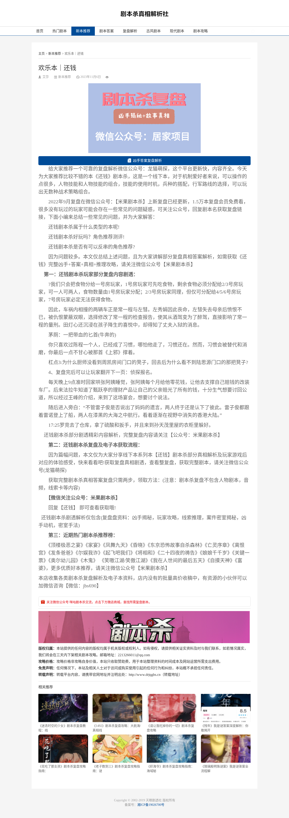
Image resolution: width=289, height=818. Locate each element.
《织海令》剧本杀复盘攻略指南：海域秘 (170, 769)
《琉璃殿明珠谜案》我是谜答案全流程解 (224, 769)
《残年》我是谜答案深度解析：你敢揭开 (224, 728)
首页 (39, 31)
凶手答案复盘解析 (147, 160)
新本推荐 (83, 31)
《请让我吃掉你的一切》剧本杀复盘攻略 (170, 728)
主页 (41, 53)
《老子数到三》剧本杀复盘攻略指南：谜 (116, 769)
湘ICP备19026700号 (150, 804)
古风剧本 (153, 31)
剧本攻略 (200, 31)
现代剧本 (177, 31)
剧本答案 (106, 31)
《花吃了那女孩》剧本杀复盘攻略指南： (62, 769)
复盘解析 (130, 31)
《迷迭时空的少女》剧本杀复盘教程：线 (62, 728)
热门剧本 (59, 31)
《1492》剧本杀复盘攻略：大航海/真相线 (117, 728)
